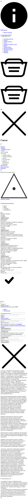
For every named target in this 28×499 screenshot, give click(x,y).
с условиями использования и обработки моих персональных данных (13, 326)
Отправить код (4, 331)
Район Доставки (8, 32)
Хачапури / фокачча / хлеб (10, 44)
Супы (5, 43)
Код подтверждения (6, 335)
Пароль (2, 315)
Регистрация (7, 310)
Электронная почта (5, 313)
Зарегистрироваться (5, 328)
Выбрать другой (4, 218)
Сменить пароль (5, 342)
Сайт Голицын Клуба (6, 35)
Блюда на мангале (8, 48)
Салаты (5, 40)
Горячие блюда (7, 47)
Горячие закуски (8, 41)
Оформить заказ (5, 305)
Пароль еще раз (4, 322)
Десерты (6, 51)
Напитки (6, 52)
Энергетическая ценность (7, 203)
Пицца (5, 45)
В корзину (3, 168)
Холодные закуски (8, 39)
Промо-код (3, 272)
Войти (5, 309)
